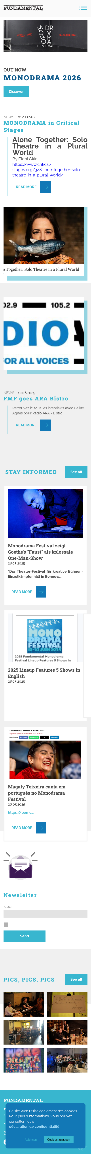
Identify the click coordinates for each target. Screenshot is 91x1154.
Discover (16, 91)
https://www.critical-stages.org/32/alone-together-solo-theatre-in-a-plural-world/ (47, 169)
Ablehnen (31, 1139)
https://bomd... (21, 812)
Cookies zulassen (58, 1139)
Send (24, 936)
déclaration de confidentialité (34, 1126)
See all (76, 472)
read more (26, 187)
